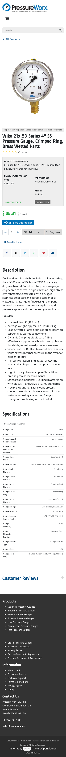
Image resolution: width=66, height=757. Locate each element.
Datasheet (41, 202)
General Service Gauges (20, 614)
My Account (14, 670)
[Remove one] (5, 232)
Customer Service (17, 674)
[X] (16, 253)
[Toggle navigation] (13, 18)
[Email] (53, 253)
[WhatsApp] (34, 253)
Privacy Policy (15, 685)
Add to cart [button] (34, 232)
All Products (13, 39)
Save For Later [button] (14, 242)
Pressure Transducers (19, 646)
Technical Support (17, 677)
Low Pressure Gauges (19, 622)
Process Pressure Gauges (21, 618)
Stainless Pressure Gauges (21, 606)
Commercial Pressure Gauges (23, 625)
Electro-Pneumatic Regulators (23, 654)
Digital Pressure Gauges (20, 642)
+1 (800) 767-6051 (11, 719)
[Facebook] (7, 253)
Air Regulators (15, 650)
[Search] (60, 30)
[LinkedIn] (25, 253)
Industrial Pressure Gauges (22, 610)
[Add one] (18, 232)
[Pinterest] (43, 253)
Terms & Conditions (18, 681)
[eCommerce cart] (5, 18)
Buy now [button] (54, 232)
